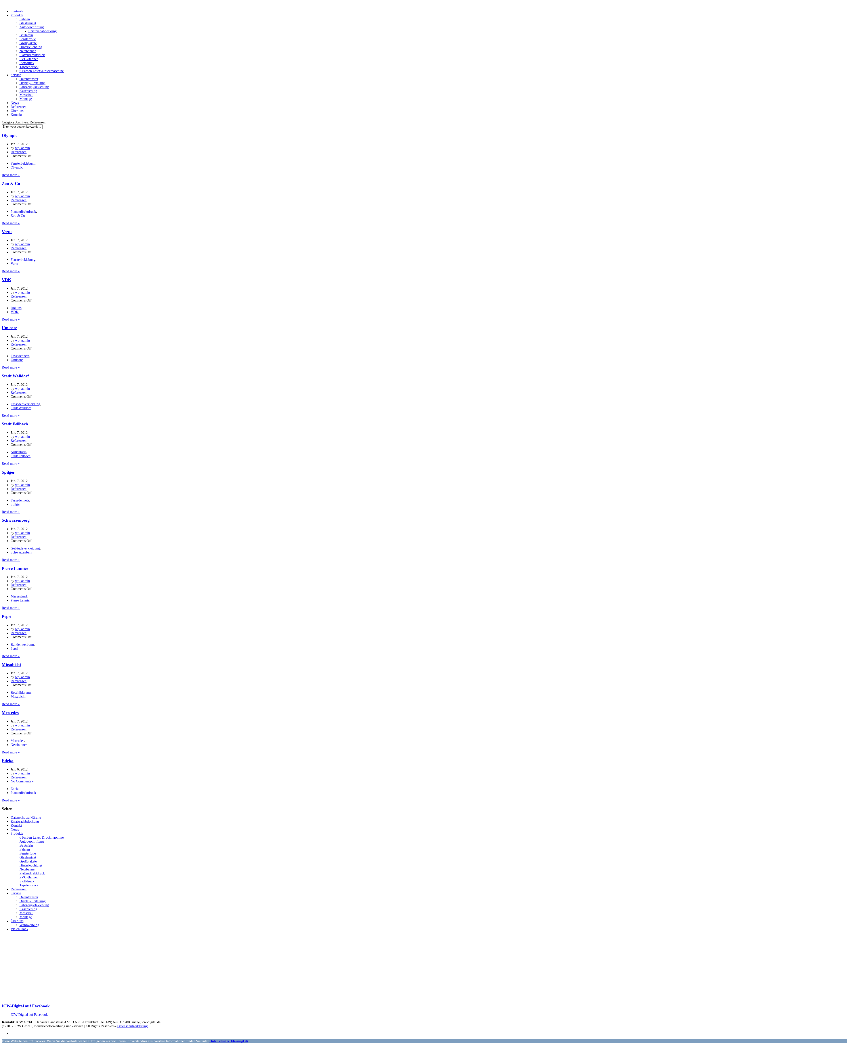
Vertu (7, 231)
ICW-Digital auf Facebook (26, 1006)
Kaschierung (28, 91)
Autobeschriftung (31, 27)
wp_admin (22, 148)
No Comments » (22, 781)
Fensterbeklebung (23, 163)
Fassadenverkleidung (25, 404)
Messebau (26, 95)
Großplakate (28, 43)
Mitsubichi (18, 696)
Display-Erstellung (32, 83)
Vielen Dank (19, 929)
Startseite (17, 11)
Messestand (19, 596)
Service (16, 75)
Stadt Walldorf (15, 376)
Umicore (9, 327)
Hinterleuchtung (30, 47)
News (15, 103)
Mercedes (10, 712)
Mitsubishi (11, 664)
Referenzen (19, 107)
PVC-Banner (28, 59)
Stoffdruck (26, 63)
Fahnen (24, 19)
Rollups (16, 308)
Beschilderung (21, 692)
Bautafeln (26, 35)
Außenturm (19, 452)
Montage (25, 99)
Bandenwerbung (22, 644)
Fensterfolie (27, 39)
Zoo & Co (11, 183)
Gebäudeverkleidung (25, 548)
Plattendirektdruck (32, 55)
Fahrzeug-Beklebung (34, 87)
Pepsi (6, 616)
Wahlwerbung (29, 925)
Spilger (8, 472)
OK (245, 1041)
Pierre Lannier (15, 568)
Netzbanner (27, 51)
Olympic (9, 135)
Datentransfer (28, 79)
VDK (6, 279)
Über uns (17, 111)
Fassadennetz (20, 356)
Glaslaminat (27, 23)
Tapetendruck (28, 67)
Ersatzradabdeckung (42, 31)
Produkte (17, 15)
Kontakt (16, 115)
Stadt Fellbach (15, 424)
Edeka (7, 760)
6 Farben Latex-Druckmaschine (41, 71)
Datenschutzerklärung (26, 817)
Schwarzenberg (16, 520)
